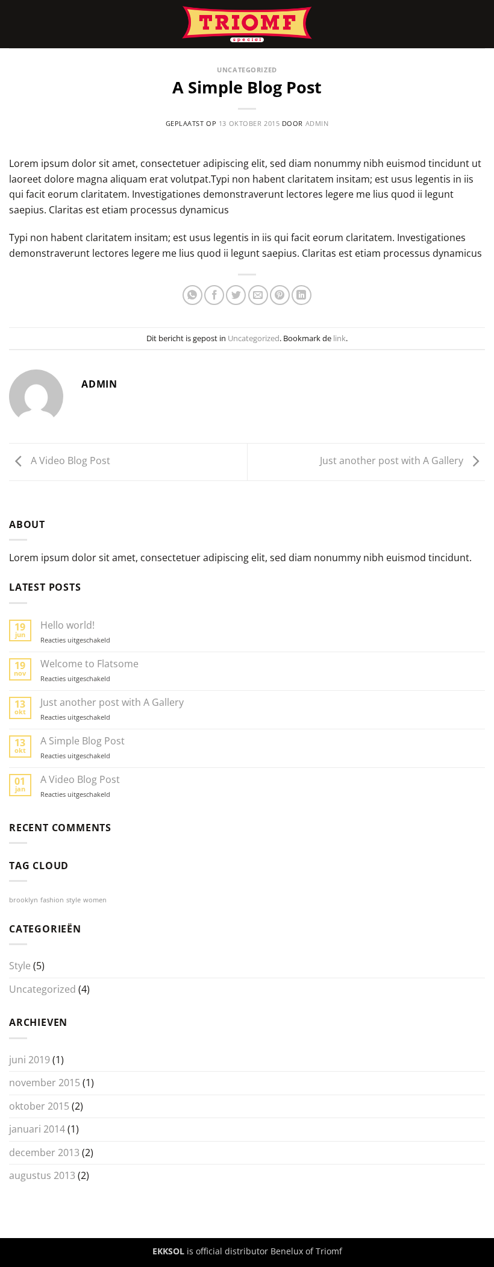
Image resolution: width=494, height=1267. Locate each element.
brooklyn (23, 900)
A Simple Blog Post (82, 741)
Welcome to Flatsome (89, 664)
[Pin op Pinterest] (280, 295)
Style (20, 965)
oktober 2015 (39, 1106)
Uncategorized (247, 69)
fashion (52, 900)
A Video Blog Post (69, 461)
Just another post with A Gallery (393, 461)
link (339, 338)
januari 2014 (37, 1129)
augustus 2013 (42, 1175)
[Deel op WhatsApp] (192, 295)
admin (317, 123)
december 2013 (44, 1152)
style (73, 900)
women (95, 900)
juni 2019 (29, 1059)
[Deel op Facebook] (214, 295)
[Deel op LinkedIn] (301, 295)
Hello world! (67, 625)
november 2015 (44, 1082)
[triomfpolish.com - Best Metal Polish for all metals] (247, 24)
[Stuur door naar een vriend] (258, 295)
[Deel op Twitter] (236, 295)
